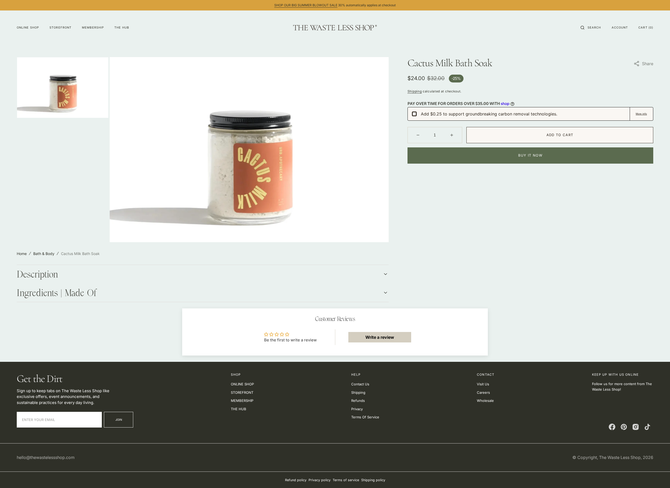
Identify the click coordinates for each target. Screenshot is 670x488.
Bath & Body (43, 253)
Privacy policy (320, 480)
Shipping (414, 91)
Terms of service (346, 480)
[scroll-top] (658, 476)
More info (641, 113)
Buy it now (530, 155)
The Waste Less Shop (620, 457)
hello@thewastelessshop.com (46, 457)
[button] (590, 27)
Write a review (379, 337)
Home (22, 253)
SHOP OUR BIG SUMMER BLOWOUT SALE (305, 5)
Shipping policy (373, 480)
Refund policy (295, 480)
